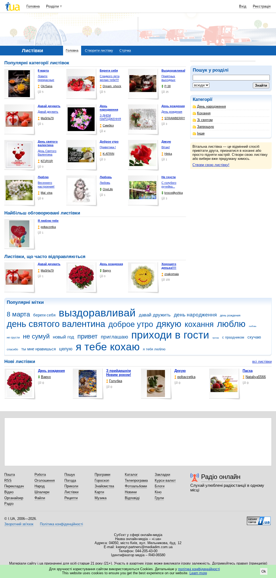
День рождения (171, 111)
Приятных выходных (168, 78)
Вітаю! (165, 147)
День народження (211, 106)
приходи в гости (170, 335)
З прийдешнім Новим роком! (118, 373)
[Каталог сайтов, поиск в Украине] (259, 519)
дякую (168, 324)
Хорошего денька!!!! (168, 265)
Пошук (69, 475)
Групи (159, 498)
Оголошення (44, 480)
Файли (39, 498)
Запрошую (205, 127)
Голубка (115, 381)
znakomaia (171, 274)
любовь (252, 326)
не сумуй (36, 336)
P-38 (167, 86)
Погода (70, 480)
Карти (99, 492)
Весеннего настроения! (46, 184)
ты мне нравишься (38, 349)
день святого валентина (56, 324)
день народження (195, 315)
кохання (199, 324)
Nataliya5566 (256, 377)
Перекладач (14, 486)
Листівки (71, 492)
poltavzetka (48, 226)
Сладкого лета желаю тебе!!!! (109, 78)
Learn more (198, 573)
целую (66, 348)
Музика (100, 498)
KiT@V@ (47, 161)
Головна (33, 6)
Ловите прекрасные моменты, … (46, 80)
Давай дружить (48, 111)
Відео (8, 492)
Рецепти (71, 498)
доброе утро (130, 324)
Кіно (158, 492)
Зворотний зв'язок (18, 524)
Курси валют (165, 480)
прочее (215, 338)
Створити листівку (99, 50)
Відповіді (132, 498)
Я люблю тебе (48, 220)
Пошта (9, 475)
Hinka (168, 153)
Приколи (71, 486)
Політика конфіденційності (61, 524)
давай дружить (155, 315)
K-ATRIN (108, 153)
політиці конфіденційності (199, 569)
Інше (201, 133)
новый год (63, 337)
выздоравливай (97, 313)
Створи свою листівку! (210, 165)
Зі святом (205, 120)
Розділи (52, 6)
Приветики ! (108, 147)
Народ (39, 486)
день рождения (230, 315)
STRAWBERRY (174, 118)
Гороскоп (102, 480)
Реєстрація (262, 6)
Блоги (159, 486)
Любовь (105, 182)
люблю (231, 324)
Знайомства (104, 486)
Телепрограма (136, 480)
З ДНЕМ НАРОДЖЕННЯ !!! (110, 119)
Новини (131, 492)
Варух (107, 270)
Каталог (131, 475)
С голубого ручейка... (168, 184)
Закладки (162, 475)
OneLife (108, 189)
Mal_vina (46, 192)
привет (87, 336)
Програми (102, 475)
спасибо (12, 349)
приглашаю (114, 337)
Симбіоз (108, 125)
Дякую (180, 371)
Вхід (242, 6)
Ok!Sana (46, 86)
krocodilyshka (173, 192)
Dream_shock (112, 86)
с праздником (233, 337)
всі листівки (262, 362)
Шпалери (41, 492)
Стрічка (125, 50)
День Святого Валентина (47, 152)
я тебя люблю (154, 349)
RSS (8, 480)
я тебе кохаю (108, 347)
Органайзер (13, 498)
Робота (40, 475)
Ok (263, 571)
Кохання (204, 113)
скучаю (254, 337)
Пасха (248, 371)
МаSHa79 (47, 118)
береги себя (44, 315)
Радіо (8, 504)
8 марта (18, 314)
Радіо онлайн (220, 476)
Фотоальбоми (136, 486)
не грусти (13, 337)
